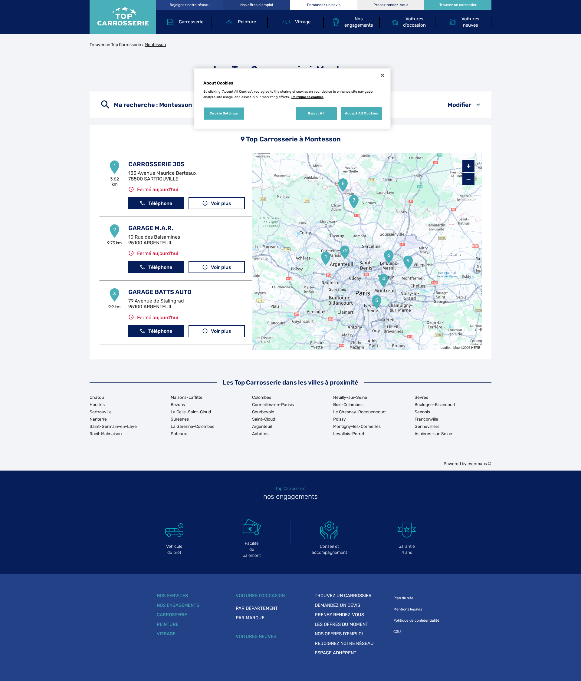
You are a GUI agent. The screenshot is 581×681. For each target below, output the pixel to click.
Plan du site (403, 598)
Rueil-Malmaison (106, 433)
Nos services (172, 595)
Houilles (97, 404)
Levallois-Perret (348, 433)
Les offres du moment (341, 624)
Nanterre (98, 419)
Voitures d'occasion (260, 595)
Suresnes (180, 419)
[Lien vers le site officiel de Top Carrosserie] (123, 17)
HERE (475, 347)
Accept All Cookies (361, 113)
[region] (292, 98)
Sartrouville (101, 412)
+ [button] (469, 166)
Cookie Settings (224, 113)
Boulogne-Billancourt (435, 404)
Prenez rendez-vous (339, 614)
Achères (260, 433)
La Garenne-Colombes (192, 426)
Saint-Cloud (263, 419)
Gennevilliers (427, 426)
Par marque (250, 617)
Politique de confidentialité (416, 620)
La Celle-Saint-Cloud (191, 412)
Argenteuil (262, 426)
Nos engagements (178, 605)
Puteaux (179, 433)
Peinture (168, 624)
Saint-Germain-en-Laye (113, 426)
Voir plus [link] (221, 203)
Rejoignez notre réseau (344, 643)
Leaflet (446, 347)
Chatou (97, 397)
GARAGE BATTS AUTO (160, 292)
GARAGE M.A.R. (150, 228)
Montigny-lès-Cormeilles (357, 426)
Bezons (178, 404)
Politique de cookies (307, 97)
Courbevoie (263, 412)
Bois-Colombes (348, 404)
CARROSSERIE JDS (156, 164)
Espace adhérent (335, 653)
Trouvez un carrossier (343, 595)
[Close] (382, 75)
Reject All (316, 113)
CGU (397, 632)
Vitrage (166, 633)
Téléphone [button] (160, 203)
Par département (257, 608)
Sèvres (421, 397)
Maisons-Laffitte (186, 397)
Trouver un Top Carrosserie (115, 44)
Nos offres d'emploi (339, 633)
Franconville (426, 419)
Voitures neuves (256, 636)
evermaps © (479, 463)
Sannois (422, 412)
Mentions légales (407, 609)
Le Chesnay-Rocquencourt (359, 412)
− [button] (468, 179)
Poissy (339, 419)
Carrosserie (172, 614)
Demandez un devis (337, 605)
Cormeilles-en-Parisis (273, 404)
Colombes (261, 397)
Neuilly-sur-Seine (350, 397)
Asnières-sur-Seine (433, 433)
